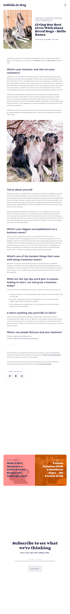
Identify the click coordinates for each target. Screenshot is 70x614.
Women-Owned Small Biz (46, 20)
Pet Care (38, 20)
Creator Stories (39, 18)
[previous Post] (51, 470)
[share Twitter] (10, 376)
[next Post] (19, 470)
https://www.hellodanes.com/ (22, 336)
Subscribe (35, 568)
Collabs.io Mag (14, 5)
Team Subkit (47, 39)
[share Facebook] (16, 376)
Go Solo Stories (58, 18)
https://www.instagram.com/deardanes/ (26, 338)
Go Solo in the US (49, 18)
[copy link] (22, 376)
